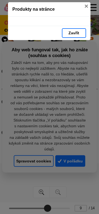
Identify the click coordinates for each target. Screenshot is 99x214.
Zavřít (73, 33)
